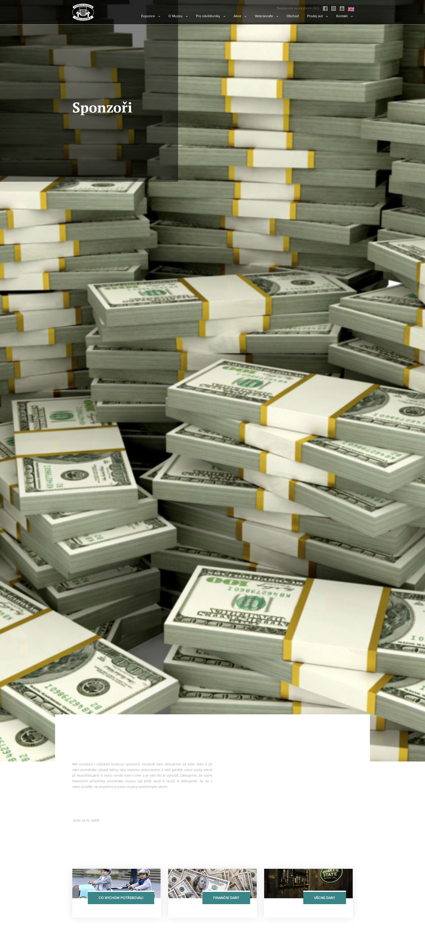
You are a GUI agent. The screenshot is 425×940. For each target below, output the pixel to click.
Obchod (293, 16)
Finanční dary (226, 898)
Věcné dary (324, 898)
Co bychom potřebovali (121, 898)
